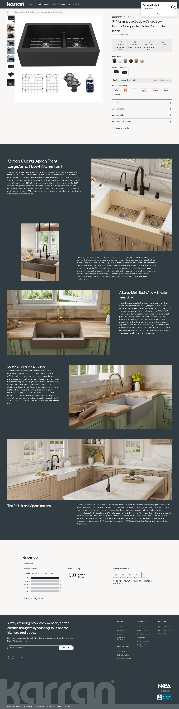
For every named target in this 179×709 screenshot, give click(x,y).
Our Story (120, 627)
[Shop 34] (116, 90)
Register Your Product (122, 128)
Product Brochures (144, 627)
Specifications (118, 109)
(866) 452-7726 (164, 627)
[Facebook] (8, 657)
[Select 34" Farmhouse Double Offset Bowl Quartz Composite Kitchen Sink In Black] (124, 72)
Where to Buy (73, 4)
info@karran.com (165, 630)
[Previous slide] (17, 58)
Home (9, 12)
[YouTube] (21, 657)
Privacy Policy (39, 706)
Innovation (121, 630)
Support (47, 4)
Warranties (141, 637)
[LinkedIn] (17, 657)
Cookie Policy (51, 706)
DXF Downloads (143, 641)
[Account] (170, 4)
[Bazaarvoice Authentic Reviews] (28, 563)
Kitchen (32, 4)
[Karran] (15, 4)
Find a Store (121, 651)
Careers (120, 634)
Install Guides (142, 630)
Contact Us (162, 634)
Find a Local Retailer (163, 80)
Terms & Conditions (63, 706)
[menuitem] (165, 4)
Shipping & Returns (121, 638)
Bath (39, 4)
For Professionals (59, 4)
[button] (116, 574)
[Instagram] (13, 657)
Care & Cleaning (143, 634)
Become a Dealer (124, 658)
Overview (116, 103)
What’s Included (118, 115)
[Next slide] (99, 58)
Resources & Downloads (121, 121)
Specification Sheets (142, 645)
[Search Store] (165, 4)
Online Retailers (123, 655)
